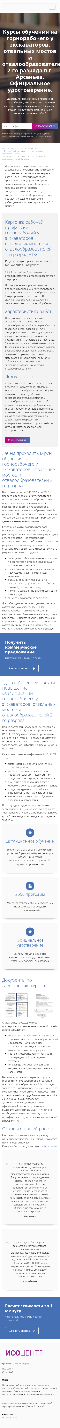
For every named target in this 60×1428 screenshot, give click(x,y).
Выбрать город (22, 1363)
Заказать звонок (19, 668)
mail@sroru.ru (49, 1146)
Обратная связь (9, 1417)
